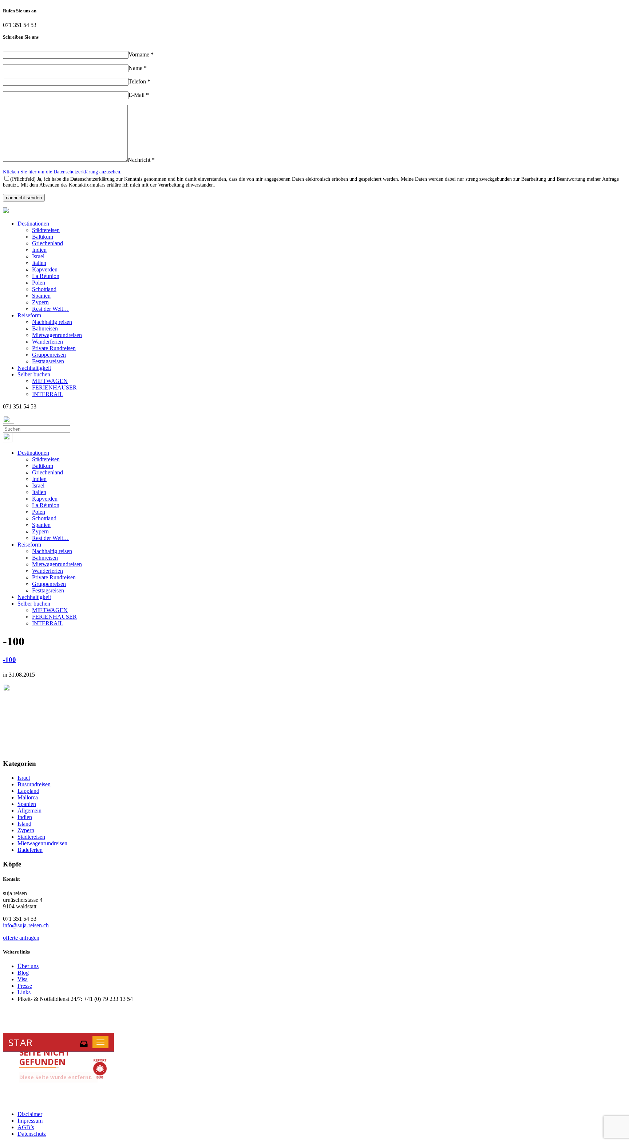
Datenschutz (31, 1134)
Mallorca (27, 797)
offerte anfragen (21, 938)
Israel (38, 256)
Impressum (30, 1120)
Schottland (44, 289)
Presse (24, 986)
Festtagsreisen (48, 361)
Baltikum (42, 237)
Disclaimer (29, 1114)
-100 (9, 660)
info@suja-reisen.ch (26, 925)
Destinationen (33, 223)
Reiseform (29, 315)
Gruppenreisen (49, 355)
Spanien (41, 296)
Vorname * (141, 54)
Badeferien (30, 850)
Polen (38, 282)
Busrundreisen (34, 784)
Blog (23, 973)
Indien (39, 250)
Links (24, 992)
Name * (137, 68)
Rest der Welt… (50, 309)
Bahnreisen (45, 328)
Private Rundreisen (54, 348)
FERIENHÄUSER (54, 387)
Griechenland (47, 243)
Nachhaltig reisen (52, 322)
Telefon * (139, 81)
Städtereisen (46, 230)
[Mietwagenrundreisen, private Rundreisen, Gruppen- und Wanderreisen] (6, 211)
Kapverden (45, 269)
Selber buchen (33, 374)
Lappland (28, 791)
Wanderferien (47, 341)
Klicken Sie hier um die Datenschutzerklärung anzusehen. (62, 172)
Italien (39, 263)
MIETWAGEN (50, 381)
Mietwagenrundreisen (57, 335)
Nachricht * (141, 160)
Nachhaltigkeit (34, 368)
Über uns (28, 966)
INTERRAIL (47, 394)
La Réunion (45, 276)
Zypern (40, 302)
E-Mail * (138, 95)
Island (24, 824)
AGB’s (25, 1127)
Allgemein (29, 810)
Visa (22, 979)
